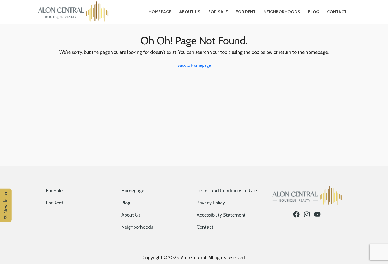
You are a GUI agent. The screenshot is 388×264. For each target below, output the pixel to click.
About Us (189, 11)
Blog (313, 11)
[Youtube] (317, 214)
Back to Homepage (194, 65)
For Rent (246, 11)
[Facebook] (296, 214)
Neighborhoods (282, 11)
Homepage (160, 11)
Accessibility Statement (221, 215)
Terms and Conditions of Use (227, 191)
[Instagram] (307, 214)
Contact (337, 11)
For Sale (218, 11)
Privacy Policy (211, 203)
